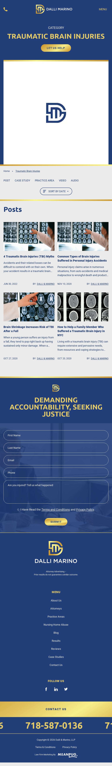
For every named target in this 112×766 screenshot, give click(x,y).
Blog (56, 632)
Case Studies (56, 656)
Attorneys (56, 608)
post (7, 180)
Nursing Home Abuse (56, 624)
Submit (56, 521)
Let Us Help (56, 48)
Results (56, 640)
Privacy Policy (85, 509)
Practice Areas (56, 616)
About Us (56, 600)
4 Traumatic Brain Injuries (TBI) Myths (29, 256)
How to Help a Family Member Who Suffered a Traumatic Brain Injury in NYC (81, 331)
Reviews (56, 648)
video (62, 180)
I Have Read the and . (57, 509)
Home (7, 171)
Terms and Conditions (55, 509)
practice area (44, 180)
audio (75, 180)
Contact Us (56, 664)
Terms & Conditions (45, 747)
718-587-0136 (47, 725)
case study (22, 180)
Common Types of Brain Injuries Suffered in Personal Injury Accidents (82, 258)
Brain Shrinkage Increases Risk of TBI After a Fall (29, 329)
